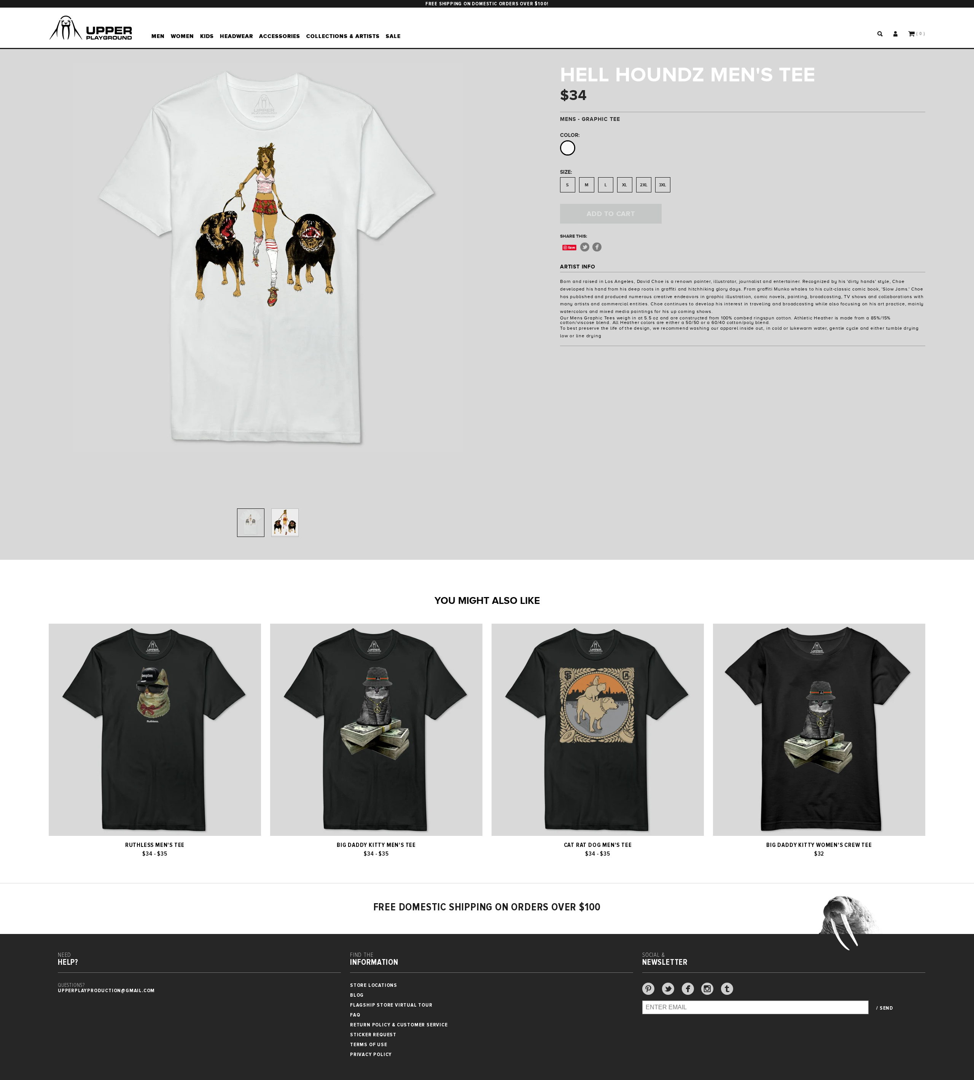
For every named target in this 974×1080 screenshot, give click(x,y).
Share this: (573, 236)
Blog (357, 995)
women (182, 36)
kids (207, 36)
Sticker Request (373, 1034)
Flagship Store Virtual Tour (391, 1005)
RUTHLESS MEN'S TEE (155, 845)
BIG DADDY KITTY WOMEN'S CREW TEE (819, 845)
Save (571, 247)
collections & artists (343, 36)
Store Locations (373, 985)
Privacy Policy (371, 1054)
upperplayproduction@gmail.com (106, 990)
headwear (236, 36)
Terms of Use (368, 1044)
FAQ (355, 1015)
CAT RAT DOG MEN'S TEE (598, 845)
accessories (279, 36)
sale (393, 36)
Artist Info (577, 267)
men (158, 36)
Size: (566, 172)
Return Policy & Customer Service (399, 1024)
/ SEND (884, 1008)
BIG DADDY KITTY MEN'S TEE (376, 845)
